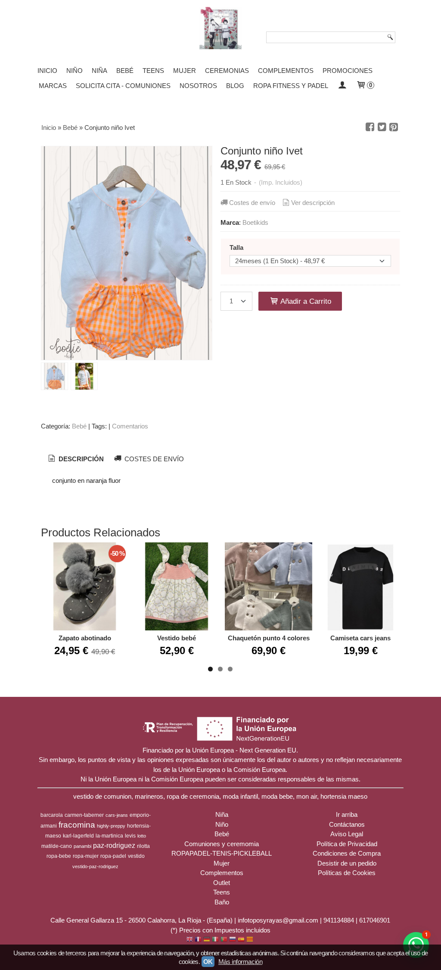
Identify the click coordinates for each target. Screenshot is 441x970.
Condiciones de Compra (347, 853)
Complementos (286, 70)
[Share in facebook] (370, 127)
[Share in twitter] (382, 127)
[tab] (75, 459)
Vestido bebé (176, 638)
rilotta (143, 846)
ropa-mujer (86, 856)
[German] (206, 940)
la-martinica (109, 836)
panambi (82, 846)
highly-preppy (111, 825)
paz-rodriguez (114, 845)
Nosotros (198, 85)
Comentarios (130, 426)
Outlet (221, 882)
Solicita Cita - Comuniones (123, 85)
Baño (221, 902)
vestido (136, 856)
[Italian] (215, 940)
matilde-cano (56, 846)
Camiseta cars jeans (360, 638)
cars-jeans (117, 815)
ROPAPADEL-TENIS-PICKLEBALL (221, 853)
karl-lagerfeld (78, 836)
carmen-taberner (84, 815)
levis (130, 836)
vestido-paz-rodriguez (95, 866)
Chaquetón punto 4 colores (269, 638)
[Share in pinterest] (394, 127)
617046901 (374, 920)
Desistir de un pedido (346, 863)
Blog (235, 85)
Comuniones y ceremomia (221, 843)
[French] (198, 940)
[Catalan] (250, 940)
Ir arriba (346, 814)
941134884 (338, 920)
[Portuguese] (223, 940)
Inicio (47, 70)
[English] (189, 940)
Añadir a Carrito (305, 301)
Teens (153, 70)
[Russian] (232, 940)
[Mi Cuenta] (342, 85)
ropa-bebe (59, 856)
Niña (99, 70)
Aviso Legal (346, 834)
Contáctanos (347, 824)
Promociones (348, 70)
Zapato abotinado (85, 638)
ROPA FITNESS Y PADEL (290, 85)
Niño (74, 70)
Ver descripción (313, 202)
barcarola (51, 815)
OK (208, 961)
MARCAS (53, 85)
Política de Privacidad (347, 843)
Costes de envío (252, 202)
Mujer (184, 70)
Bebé (125, 70)
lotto (141, 835)
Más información (240, 961)
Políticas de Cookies (347, 872)
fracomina (77, 824)
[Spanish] (241, 940)
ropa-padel (113, 856)
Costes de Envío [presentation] (153, 459)
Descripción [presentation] (80, 459)
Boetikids (255, 222)
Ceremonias (227, 70)
